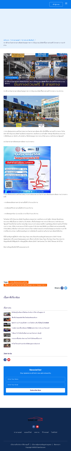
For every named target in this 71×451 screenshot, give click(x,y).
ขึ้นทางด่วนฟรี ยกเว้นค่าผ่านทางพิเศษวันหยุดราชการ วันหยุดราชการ (25, 285)
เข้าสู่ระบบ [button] (56, 4)
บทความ (36, 432)
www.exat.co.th (24, 247)
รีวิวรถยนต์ (45, 432)
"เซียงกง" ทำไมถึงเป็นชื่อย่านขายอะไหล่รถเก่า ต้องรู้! (26, 333)
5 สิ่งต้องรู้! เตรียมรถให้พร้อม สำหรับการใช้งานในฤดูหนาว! (28, 312)
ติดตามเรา (57, 444)
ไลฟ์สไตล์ (54, 432)
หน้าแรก (6, 40)
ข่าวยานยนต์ (15, 40)
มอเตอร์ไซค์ (28, 432)
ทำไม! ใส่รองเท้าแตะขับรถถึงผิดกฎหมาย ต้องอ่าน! (26, 343)
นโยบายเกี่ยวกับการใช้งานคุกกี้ (20, 444)
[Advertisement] (35, 25)
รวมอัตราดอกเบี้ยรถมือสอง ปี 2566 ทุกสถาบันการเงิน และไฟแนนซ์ (30, 328)
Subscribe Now (35, 390)
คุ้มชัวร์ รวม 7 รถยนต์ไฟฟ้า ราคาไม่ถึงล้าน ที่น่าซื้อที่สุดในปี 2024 (30, 323)
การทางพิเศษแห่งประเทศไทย (18, 282)
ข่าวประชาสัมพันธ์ (28, 40)
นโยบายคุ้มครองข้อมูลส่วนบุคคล (41, 444)
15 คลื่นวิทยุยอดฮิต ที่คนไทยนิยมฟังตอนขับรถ (24, 317)
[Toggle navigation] (66, 3)
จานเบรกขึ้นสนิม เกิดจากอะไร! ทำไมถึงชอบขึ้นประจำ (27, 338)
